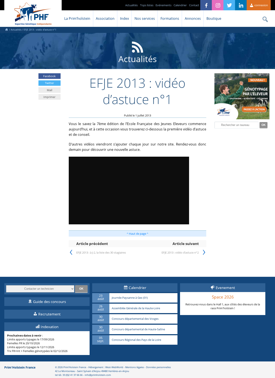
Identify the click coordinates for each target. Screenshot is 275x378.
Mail (49, 90)
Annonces (193, 18)
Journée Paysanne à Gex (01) (130, 298)
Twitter (49, 83)
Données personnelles (158, 367)
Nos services (144, 18)
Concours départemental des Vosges (135, 319)
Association (105, 18)
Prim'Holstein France (19, 367)
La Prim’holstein (77, 18)
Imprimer (49, 97)
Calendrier (180, 5)
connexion (261, 5)
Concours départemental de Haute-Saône (138, 329)
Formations (169, 18)
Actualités (131, 5)
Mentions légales (134, 367)
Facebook (49, 76)
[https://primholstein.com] (6, 29)
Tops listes (146, 5)
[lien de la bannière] (241, 118)
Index (124, 18)
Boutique (213, 18)
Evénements (163, 5)
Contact (194, 5)
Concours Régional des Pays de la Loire (136, 340)
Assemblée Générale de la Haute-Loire (136, 308)
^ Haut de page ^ (137, 234)
